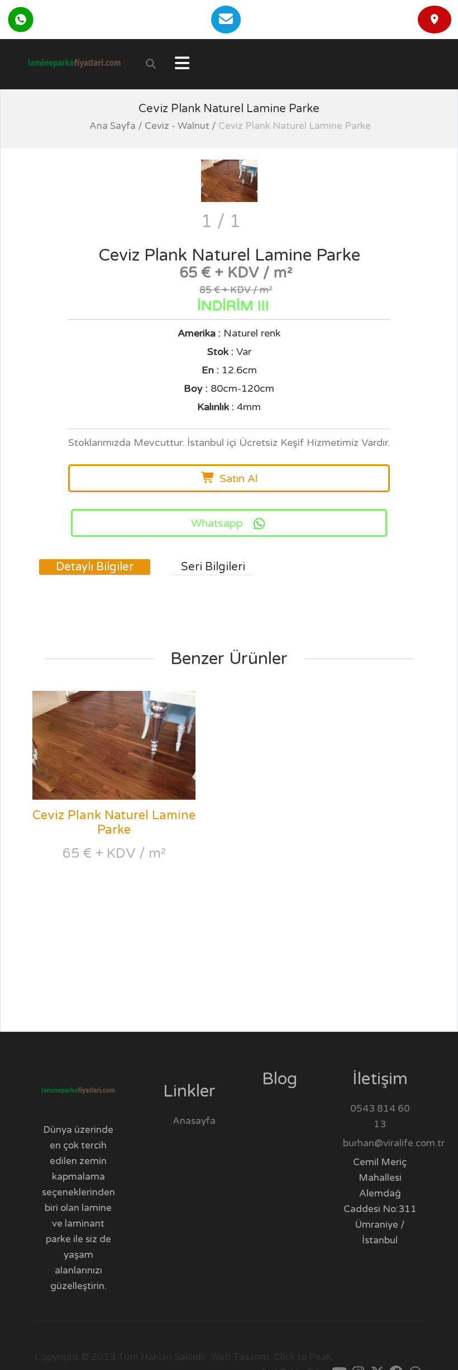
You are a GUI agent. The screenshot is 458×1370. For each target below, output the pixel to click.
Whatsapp (217, 523)
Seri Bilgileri (213, 567)
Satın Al (238, 479)
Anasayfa (194, 1121)
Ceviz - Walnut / (180, 126)
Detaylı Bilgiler (94, 567)
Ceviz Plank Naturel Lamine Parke (113, 822)
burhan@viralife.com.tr (394, 1143)
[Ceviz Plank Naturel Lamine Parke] (229, 181)
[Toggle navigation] (182, 64)
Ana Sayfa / (115, 126)
